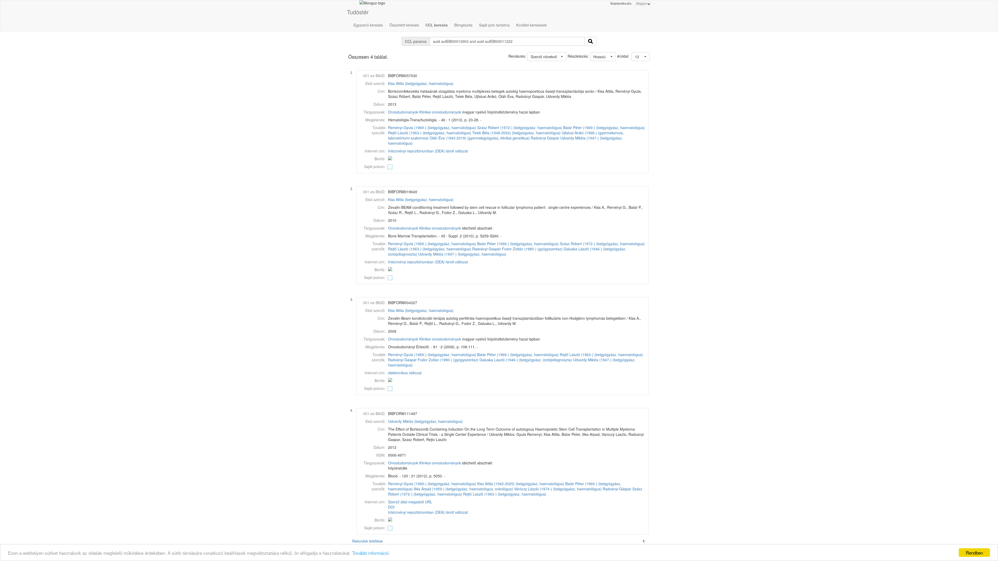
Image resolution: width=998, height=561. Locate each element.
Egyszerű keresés (368, 25)
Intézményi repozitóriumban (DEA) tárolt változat (428, 150)
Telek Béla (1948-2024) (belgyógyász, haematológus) (516, 132)
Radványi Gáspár (545, 138)
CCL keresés (436, 25)
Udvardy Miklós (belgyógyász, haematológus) (425, 421)
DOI (391, 507)
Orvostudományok (403, 112)
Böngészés (463, 25)
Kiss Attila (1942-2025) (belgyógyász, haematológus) (520, 483)
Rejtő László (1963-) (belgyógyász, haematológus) (429, 132)
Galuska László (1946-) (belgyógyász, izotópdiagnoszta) (526, 359)
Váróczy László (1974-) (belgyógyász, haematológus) (558, 488)
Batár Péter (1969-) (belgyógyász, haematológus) (604, 127)
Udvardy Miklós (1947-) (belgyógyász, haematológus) (462, 254)
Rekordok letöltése (367, 541)
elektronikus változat (405, 372)
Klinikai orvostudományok (440, 112)
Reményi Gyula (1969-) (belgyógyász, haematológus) (432, 127)
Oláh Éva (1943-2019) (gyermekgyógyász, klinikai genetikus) (480, 138)
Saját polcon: (374, 166)
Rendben (974, 552)
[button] (641, 56)
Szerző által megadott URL (410, 501)
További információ (370, 553)
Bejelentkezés (621, 3)
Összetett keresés (404, 25)
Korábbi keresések (531, 25)
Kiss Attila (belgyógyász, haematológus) (421, 83)
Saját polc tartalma (494, 25)
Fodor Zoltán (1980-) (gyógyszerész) (532, 248)
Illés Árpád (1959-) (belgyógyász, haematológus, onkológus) (463, 488)
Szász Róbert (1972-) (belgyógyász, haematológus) (519, 127)
